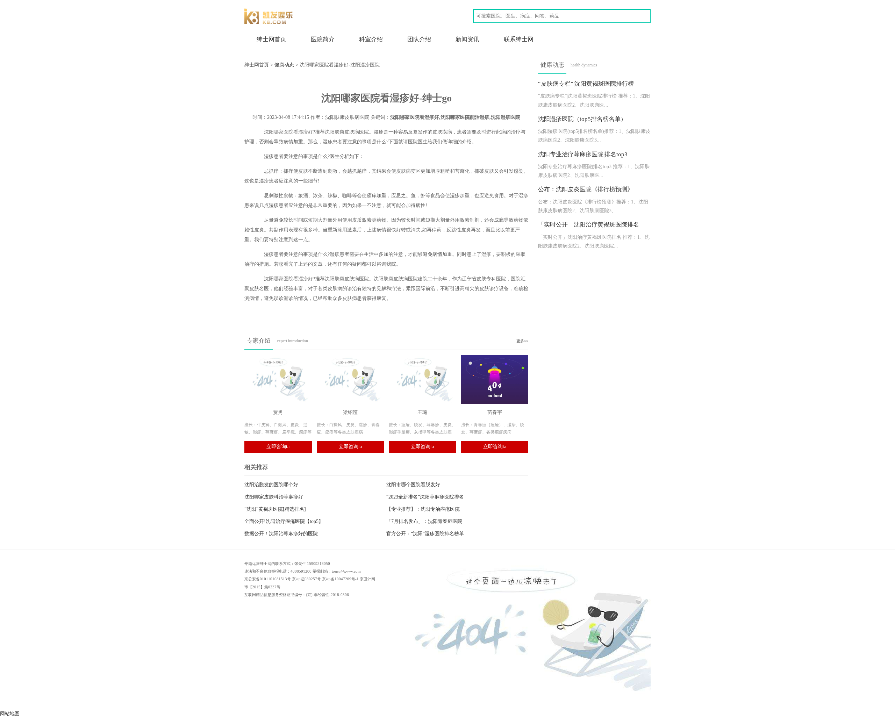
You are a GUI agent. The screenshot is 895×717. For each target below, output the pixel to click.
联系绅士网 (519, 39)
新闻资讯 (467, 39)
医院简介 (323, 39)
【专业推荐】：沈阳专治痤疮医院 (423, 509)
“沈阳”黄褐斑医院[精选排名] (275, 509)
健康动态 (284, 64)
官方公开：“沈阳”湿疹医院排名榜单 (425, 533)
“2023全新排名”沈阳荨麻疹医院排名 (425, 497)
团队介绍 (419, 39)
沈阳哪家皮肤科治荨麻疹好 (273, 497)
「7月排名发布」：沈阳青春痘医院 (424, 521)
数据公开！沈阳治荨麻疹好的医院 (281, 533)
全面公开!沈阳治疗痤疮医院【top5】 (283, 521)
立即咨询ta (277, 446)
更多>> (522, 341)
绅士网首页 (271, 39)
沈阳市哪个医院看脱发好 (413, 484)
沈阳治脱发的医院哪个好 (271, 484)
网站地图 (10, 713)
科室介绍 (371, 39)
